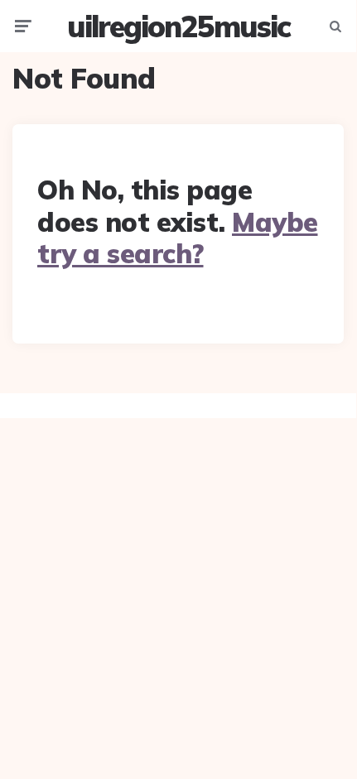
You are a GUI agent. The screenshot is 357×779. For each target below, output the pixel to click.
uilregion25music (178, 26)
